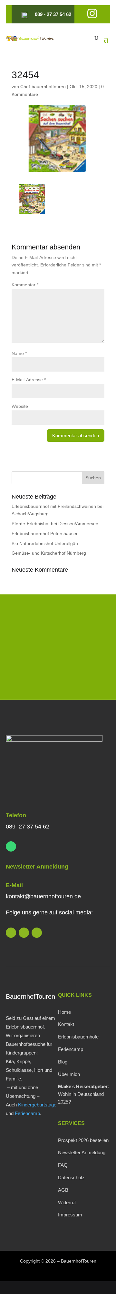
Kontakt (66, 1024)
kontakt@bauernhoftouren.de (43, 896)
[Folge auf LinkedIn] (11, 933)
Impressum (70, 1214)
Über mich (69, 1074)
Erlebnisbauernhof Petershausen (45, 533)
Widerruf (67, 1202)
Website (20, 406)
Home (64, 1012)
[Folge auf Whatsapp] (11, 846)
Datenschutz (71, 1177)
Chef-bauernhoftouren (43, 86)
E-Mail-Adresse (29, 379)
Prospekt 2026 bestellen (83, 1140)
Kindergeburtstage (37, 1104)
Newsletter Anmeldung (37, 866)
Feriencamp (27, 1113)
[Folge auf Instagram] (24, 933)
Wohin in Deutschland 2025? (83, 1094)
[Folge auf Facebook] (37, 933)
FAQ (63, 1165)
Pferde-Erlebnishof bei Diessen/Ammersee (55, 523)
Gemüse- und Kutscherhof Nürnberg (49, 553)
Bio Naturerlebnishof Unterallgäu (45, 543)
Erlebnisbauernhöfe (78, 1036)
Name (19, 353)
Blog (62, 1061)
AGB (63, 1190)
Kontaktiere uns (58, 676)
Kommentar (25, 284)
